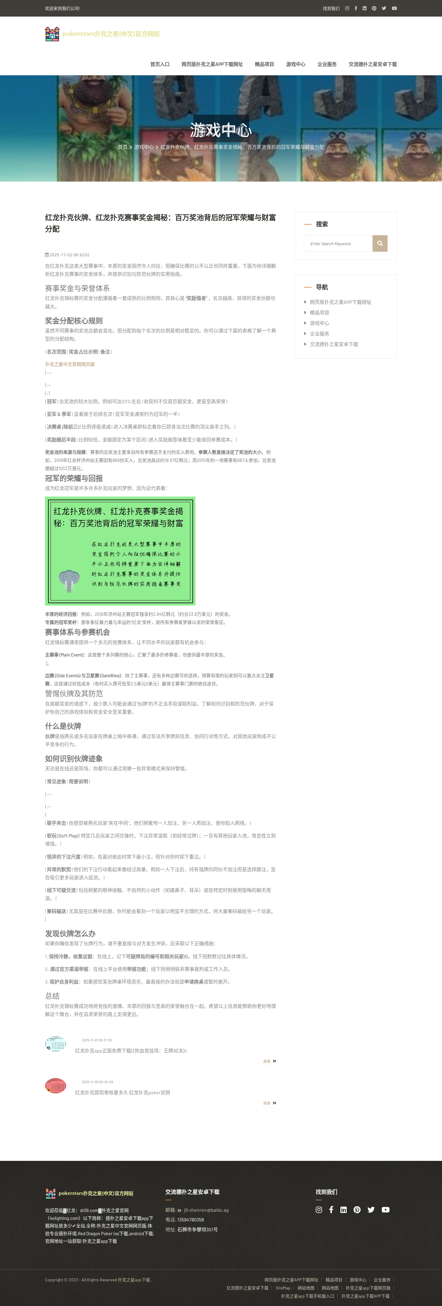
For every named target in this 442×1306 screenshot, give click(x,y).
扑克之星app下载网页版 (368, 1287)
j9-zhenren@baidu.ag (206, 1210)
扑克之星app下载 (134, 1279)
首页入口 (160, 64)
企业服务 (327, 64)
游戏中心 (295, 64)
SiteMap (283, 1287)
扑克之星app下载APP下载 (366, 1295)
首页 (122, 147)
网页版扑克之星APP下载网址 (212, 64)
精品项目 (264, 64)
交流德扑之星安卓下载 (373, 64)
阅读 (267, 1061)
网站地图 (306, 1287)
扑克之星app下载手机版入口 (307, 1295)
